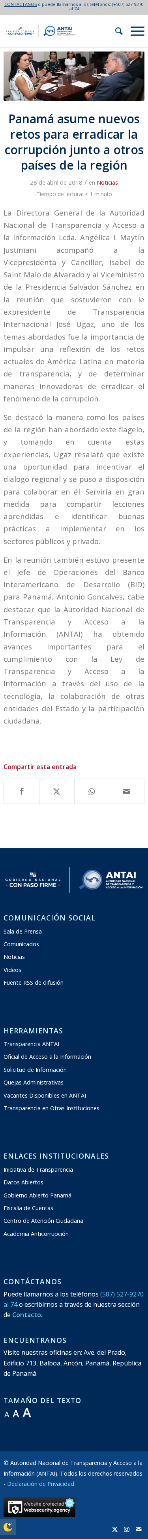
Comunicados (21, 944)
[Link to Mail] (138, 1529)
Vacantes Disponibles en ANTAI (45, 1095)
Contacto (26, 1314)
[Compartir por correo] (126, 791)
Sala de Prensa (23, 931)
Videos (12, 970)
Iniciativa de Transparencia (38, 1169)
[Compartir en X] (56, 791)
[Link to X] (115, 1529)
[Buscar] (115, 31)
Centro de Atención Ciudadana (43, 1220)
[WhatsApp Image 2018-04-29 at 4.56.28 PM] (74, 76)
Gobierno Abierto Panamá (37, 1195)
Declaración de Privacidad (40, 1483)
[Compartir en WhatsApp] (92, 791)
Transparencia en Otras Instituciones (51, 1108)
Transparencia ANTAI (31, 1044)
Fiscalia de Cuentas (28, 1208)
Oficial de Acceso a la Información (47, 1056)
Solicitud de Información (35, 1069)
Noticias (107, 182)
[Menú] (133, 31)
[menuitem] (115, 31)
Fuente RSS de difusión (34, 982)
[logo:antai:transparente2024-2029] (60, 31)
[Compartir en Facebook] (21, 791)
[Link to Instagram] (127, 1529)
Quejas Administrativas (34, 1082)
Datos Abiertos (23, 1182)
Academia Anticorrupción (36, 1233)
